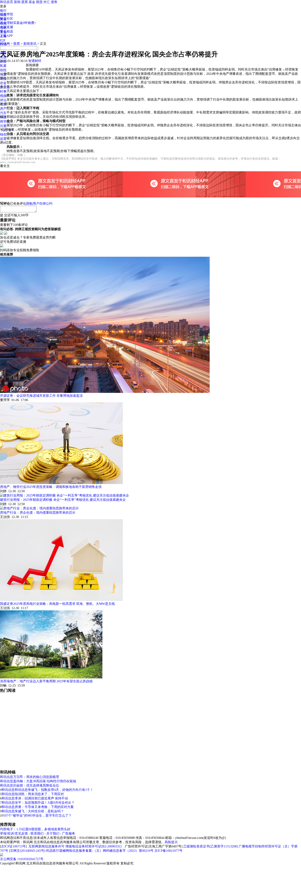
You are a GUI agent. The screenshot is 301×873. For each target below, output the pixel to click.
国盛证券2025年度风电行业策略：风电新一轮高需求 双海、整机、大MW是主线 (57, 603)
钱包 (3, 134)
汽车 (3, 113)
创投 (3, 70)
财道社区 (6, 18)
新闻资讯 (29, 43)
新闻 (17, 2)
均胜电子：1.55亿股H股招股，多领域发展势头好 (35, 829)
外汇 (46, 2)
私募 (3, 65)
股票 (24, 2)
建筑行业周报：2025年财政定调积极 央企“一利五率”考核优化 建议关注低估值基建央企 (63, 499)
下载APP (6, 35)
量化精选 (6, 31)
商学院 (5, 121)
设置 (3, 138)
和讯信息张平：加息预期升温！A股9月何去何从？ (38, 802)
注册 (3, 126)
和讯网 (5, 43)
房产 (3, 108)
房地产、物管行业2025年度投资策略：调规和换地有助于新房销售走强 (51, 487)
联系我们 (37, 833)
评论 (3, 100)
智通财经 (34, 61)
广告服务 (68, 833)
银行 (3, 10)
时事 (3, 91)
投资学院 (6, 14)
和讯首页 (6, 2)
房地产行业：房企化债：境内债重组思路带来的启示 (37, 512)
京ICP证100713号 (13, 846)
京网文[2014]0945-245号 (27, 850)
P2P (2, 40)
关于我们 (52, 833)
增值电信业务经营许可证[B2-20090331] (93, 846)
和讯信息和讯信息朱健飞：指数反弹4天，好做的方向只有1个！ (47, 789)
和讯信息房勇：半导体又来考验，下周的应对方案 (38, 807)
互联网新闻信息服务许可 (46, 846)
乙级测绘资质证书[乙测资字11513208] (210, 846)
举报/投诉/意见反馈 (14, 833)
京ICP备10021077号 (168, 850)
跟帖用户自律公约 (39, 203)
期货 (39, 2)
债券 (54, 2)
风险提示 (171, 842)
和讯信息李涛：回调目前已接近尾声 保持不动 (35, 798)
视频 (3, 95)
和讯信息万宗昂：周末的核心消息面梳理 (29, 777)
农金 (3, 83)
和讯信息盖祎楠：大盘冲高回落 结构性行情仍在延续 (38, 781)
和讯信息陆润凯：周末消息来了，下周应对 (33, 794)
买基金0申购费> (24, 23)
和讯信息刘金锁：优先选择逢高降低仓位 (29, 785)
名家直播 (6, 27)
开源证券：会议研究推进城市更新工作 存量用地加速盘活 (41, 395)
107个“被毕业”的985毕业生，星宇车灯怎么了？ (37, 815)
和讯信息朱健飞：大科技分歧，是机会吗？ (33, 811)
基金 (32, 2)
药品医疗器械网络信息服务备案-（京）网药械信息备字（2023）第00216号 (100, 850)
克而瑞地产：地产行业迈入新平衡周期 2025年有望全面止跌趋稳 (46, 681)
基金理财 (6, 23)
